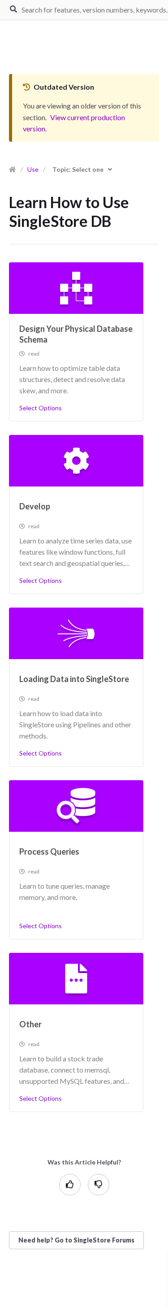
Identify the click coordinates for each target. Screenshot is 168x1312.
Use (33, 169)
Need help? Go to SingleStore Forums (76, 1240)
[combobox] (82, 169)
